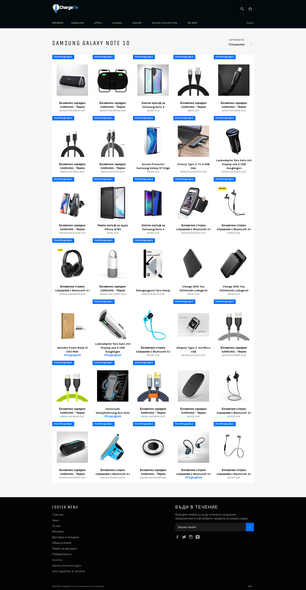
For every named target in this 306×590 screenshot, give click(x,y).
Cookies (57, 560)
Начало (57, 22)
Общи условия (61, 543)
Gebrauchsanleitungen (66, 565)
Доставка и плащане (65, 537)
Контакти (58, 531)
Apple (98, 22)
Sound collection (165, 22)
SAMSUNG (78, 22)
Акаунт (250, 23)
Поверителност (62, 554)
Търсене (57, 514)
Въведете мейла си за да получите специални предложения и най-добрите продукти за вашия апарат (211, 516)
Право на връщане (64, 548)
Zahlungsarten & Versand (68, 571)
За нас (193, 22)
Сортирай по (236, 40)
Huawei (117, 22)
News (55, 520)
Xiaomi (137, 22)
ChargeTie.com (68, 586)
